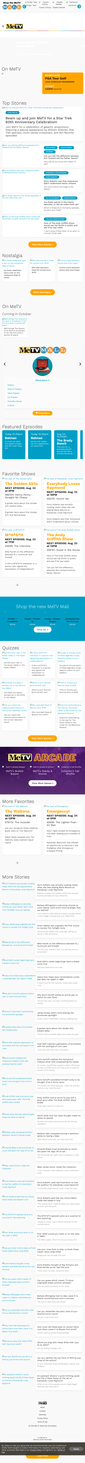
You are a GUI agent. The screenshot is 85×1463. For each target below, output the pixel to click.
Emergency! (58, 811)
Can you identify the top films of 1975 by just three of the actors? (59, 1359)
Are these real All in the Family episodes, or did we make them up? (61, 203)
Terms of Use (42, 1422)
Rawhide (57, 89)
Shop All (41, 629)
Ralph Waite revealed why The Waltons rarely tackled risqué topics (19, 840)
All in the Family (52, 198)
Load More (42, 1455)
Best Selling (13, 393)
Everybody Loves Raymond (56, 173)
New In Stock (14, 397)
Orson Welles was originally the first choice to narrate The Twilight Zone (58, 926)
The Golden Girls (21, 483)
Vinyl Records (14, 385)
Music (41, 380)
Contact (43, 1411)
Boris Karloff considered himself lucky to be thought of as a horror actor (58, 1081)
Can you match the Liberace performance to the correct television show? (14, 718)
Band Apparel (14, 401)
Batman (10, 438)
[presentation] (24, 6)
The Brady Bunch (64, 442)
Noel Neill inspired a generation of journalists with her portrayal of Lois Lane (59, 1045)
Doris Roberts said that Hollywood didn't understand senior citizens (61, 182)
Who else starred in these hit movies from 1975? (41, 270)
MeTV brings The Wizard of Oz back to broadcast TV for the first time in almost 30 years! (14, 331)
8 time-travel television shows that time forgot (69, 269)
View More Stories (42, 244)
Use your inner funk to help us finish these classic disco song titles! (58, 1250)
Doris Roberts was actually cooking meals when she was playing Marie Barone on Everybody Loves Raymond (57, 887)
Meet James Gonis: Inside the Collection (56, 1167)
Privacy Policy (42, 1418)
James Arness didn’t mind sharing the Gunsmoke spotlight (55, 1014)
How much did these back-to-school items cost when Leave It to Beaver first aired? (58, 1328)
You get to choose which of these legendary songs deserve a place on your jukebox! (70, 669)
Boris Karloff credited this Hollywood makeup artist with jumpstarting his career (58, 1060)
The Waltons (17, 811)
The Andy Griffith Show (55, 219)
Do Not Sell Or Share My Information (43, 1426)
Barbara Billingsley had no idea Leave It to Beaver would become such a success (57, 1297)
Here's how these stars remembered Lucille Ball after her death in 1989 (58, 978)
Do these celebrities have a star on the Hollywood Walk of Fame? (12, 274)
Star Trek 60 (12, 112)
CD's (10, 389)
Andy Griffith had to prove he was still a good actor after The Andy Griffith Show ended (56, 1100)
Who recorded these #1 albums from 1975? (42, 713)
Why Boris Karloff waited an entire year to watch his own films (57, 996)
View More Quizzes (41, 738)
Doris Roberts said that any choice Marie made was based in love (56, 1199)
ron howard (50, 147)
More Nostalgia (42, 292)
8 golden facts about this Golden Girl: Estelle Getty (55, 1029)
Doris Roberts (51, 177)
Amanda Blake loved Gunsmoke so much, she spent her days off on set (57, 1150)
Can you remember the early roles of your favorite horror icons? (57, 1312)
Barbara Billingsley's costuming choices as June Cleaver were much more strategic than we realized (59, 907)
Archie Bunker (69, 198)
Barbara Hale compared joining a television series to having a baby (58, 1134)
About (42, 1407)
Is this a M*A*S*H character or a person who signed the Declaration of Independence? (20, 566)
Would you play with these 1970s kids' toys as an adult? (58, 1343)
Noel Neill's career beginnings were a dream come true (58, 962)
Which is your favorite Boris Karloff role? (41, 691)
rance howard (66, 147)
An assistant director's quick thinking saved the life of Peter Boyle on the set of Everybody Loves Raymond (58, 1378)
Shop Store (43, 413)
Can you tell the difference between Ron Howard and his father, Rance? (61, 157)
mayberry (49, 152)
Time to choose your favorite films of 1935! (68, 691)
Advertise (42, 1414)
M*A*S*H (14, 535)
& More (11, 405)
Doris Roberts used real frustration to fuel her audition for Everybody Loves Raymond (57, 1183)
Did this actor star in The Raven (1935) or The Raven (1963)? (14, 665)
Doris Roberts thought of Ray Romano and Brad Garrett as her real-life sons (57, 1266)
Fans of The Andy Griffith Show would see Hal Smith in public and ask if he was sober (60, 225)
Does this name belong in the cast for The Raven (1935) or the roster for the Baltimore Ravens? (69, 722)
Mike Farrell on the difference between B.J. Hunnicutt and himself (19, 554)
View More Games (42, 783)
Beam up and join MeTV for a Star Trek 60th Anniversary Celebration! (39, 120)
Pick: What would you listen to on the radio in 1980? (58, 1235)
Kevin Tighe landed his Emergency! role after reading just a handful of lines (63, 833)
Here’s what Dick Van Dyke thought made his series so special (59, 1116)
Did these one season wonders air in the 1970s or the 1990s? (14, 695)
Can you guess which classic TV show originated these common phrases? (55, 1281)
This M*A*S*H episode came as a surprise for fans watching (59, 1217)
